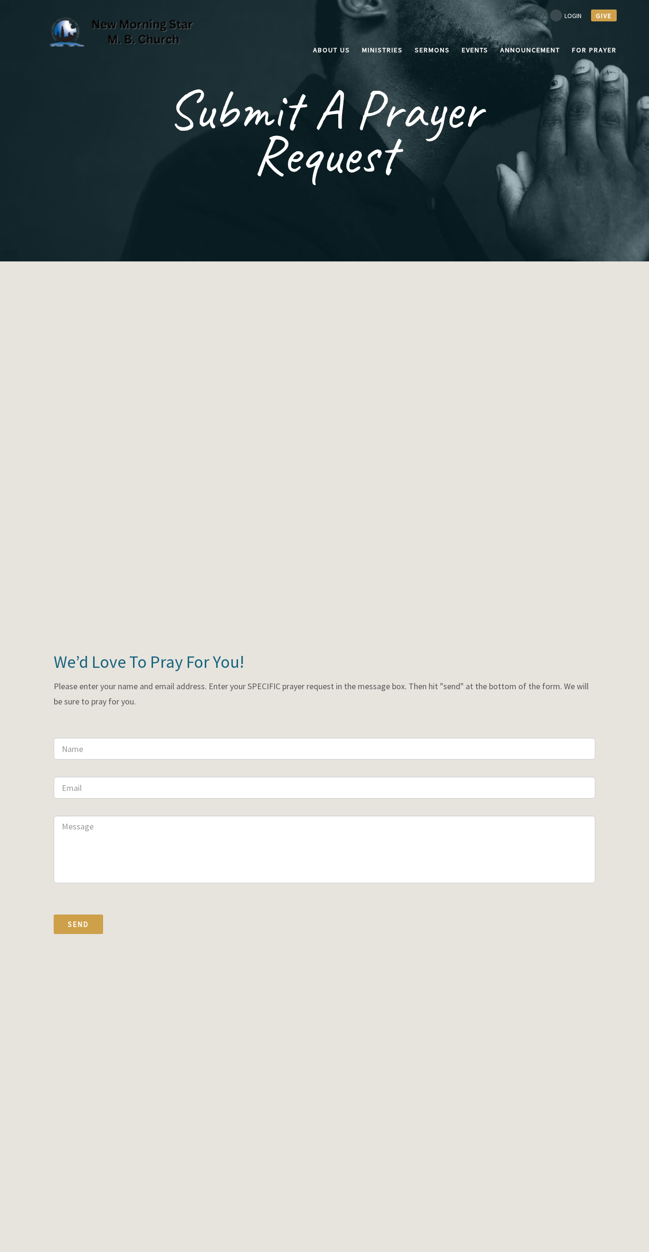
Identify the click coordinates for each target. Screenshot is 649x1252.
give (604, 15)
